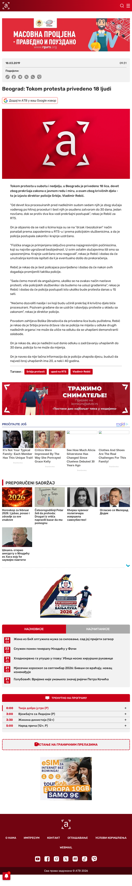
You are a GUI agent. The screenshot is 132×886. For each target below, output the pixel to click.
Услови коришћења (110, 837)
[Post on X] (26, 77)
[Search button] (122, 5)
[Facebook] (47, 859)
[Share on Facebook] (14, 77)
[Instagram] (56, 859)
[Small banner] (66, 596)
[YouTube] (37, 859)
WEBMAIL (66, 847)
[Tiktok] (84, 859)
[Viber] (94, 859)
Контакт (53, 837)
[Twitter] (65, 859)
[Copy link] (8, 77)
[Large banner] (66, 34)
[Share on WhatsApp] (33, 77)
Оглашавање (78, 837)
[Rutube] (75, 859)
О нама (11, 837)
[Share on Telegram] (20, 77)
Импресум (32, 837)
